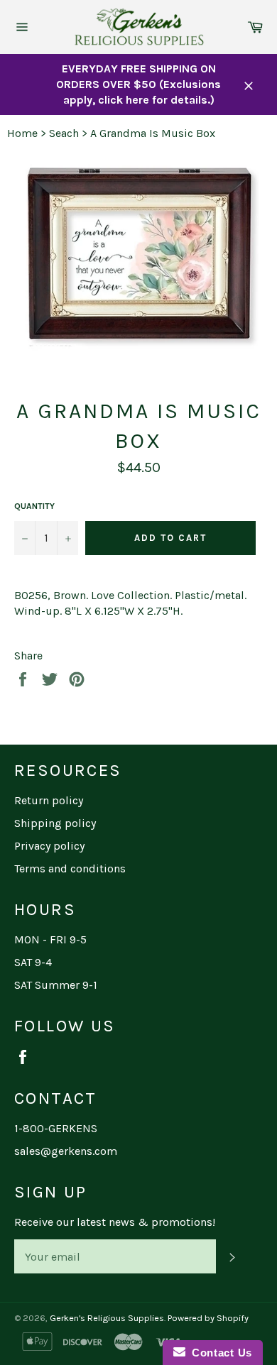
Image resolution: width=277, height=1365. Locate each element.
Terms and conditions (70, 868)
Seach (64, 133)
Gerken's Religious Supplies (107, 1317)
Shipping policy (55, 823)
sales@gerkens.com (65, 1151)
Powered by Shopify (208, 1317)
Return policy (48, 800)
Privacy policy (49, 846)
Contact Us (218, 1353)
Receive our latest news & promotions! (114, 1222)
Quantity (34, 506)
